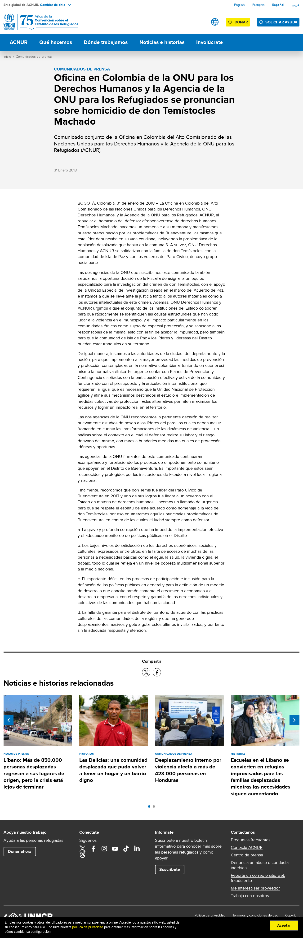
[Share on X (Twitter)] (146, 672)
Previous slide (8, 720)
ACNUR (18, 42)
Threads (82, 855)
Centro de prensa (247, 855)
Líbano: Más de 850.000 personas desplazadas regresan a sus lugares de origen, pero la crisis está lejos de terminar (34, 773)
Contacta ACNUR (247, 847)
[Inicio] (37, 22)
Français (258, 4)
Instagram (104, 849)
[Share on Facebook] (157, 672)
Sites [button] (215, 22)
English (239, 4)
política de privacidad (87, 927)
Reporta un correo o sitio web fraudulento (258, 878)
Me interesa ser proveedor (255, 888)
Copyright (292, 915)
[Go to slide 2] (155, 807)
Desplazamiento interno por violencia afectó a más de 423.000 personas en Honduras (188, 770)
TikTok (126, 849)
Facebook (93, 849)
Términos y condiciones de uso (255, 915)
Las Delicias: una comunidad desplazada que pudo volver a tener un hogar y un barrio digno (113, 770)
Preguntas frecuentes (250, 839)
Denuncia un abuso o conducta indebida (260, 865)
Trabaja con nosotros (250, 895)
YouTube (115, 849)
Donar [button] (241, 22)
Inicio (7, 56)
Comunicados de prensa (34, 56)
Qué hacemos (55, 42)
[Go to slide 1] (150, 807)
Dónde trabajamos (106, 42)
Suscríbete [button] (169, 869)
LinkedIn (137, 849)
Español (278, 4)
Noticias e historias (161, 42)
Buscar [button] (200, 22)
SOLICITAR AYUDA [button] (281, 22)
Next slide (294, 720)
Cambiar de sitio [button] (52, 4)
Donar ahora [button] (19, 851)
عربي (295, 4)
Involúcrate (209, 42)
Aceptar (284, 925)
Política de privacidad (210, 915)
